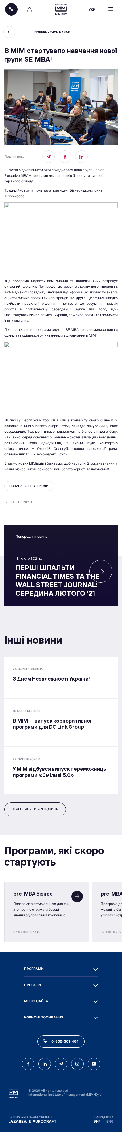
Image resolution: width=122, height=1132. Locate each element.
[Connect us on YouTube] (94, 1064)
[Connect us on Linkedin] (81, 156)
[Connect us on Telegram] (61, 1064)
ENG (109, 1121)
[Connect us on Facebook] (65, 156)
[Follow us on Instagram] (77, 1064)
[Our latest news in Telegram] (48, 156)
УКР (97, 1121)
